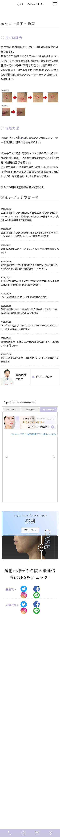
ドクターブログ (44, 377)
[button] (57, 409)
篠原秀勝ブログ (21, 377)
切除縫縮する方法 (11, 138)
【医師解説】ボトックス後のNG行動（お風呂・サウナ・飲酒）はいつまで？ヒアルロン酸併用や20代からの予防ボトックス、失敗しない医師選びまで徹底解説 (30, 216)
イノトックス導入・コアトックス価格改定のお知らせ (25, 297)
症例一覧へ (30, 530)
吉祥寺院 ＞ (12, 605)
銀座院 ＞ (11, 589)
